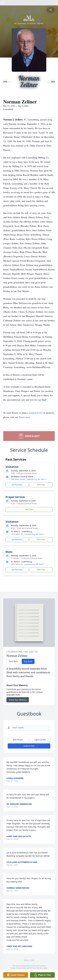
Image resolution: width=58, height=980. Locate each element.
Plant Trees (41, 485)
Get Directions (17, 485)
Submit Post (29, 746)
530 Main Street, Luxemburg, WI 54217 (28, 479)
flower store (24, 417)
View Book (13, 661)
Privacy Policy (21, 968)
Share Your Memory (18, 699)
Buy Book (28, 661)
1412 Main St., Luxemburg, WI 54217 (27, 534)
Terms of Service (36, 968)
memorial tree (36, 412)
